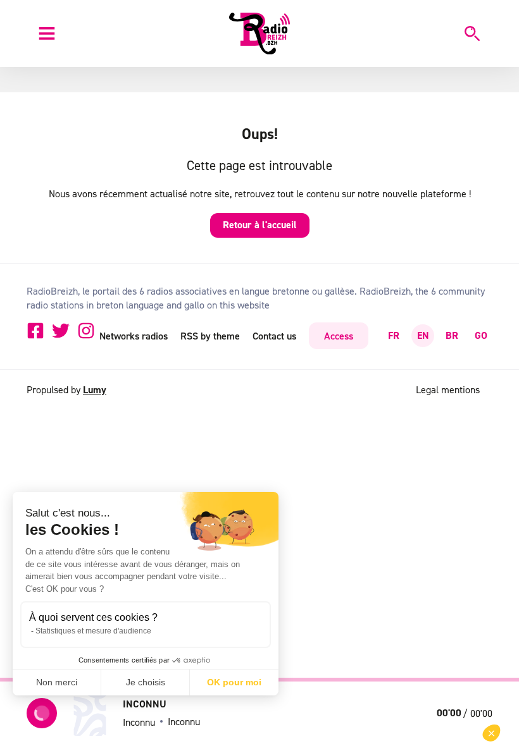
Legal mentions (448, 389)
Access (338, 335)
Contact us (274, 335)
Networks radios (133, 335)
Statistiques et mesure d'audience (93, 631)
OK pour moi (234, 682)
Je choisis (145, 682)
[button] (491, 733)
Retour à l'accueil (260, 224)
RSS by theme (210, 335)
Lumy (94, 389)
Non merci (56, 682)
